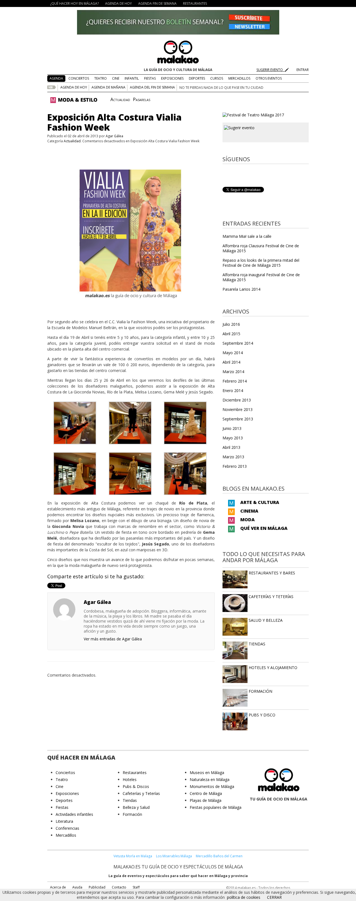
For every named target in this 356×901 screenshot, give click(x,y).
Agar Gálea (114, 136)
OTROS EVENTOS (269, 78)
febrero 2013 (234, 466)
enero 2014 (232, 390)
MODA (247, 519)
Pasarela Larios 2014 (241, 289)
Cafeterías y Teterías (141, 793)
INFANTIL (132, 78)
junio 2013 (231, 428)
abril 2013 (231, 447)
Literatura (64, 821)
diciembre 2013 (236, 400)
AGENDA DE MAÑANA (108, 87)
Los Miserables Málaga (174, 856)
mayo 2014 (232, 352)
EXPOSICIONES (172, 78)
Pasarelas (141, 99)
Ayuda (77, 887)
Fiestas (62, 807)
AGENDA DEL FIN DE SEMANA (152, 87)
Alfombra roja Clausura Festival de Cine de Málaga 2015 (260, 248)
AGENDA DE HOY (118, 3)
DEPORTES (197, 78)
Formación (132, 814)
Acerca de (58, 887)
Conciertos (65, 772)
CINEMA (249, 511)
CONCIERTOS (78, 78)
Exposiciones (67, 793)
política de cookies (243, 897)
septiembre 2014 (237, 343)
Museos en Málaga (207, 772)
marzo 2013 (233, 456)
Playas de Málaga (205, 800)
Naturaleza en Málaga (209, 779)
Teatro (62, 779)
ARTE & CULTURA (259, 502)
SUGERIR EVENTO (270, 69)
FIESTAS (150, 78)
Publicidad (97, 887)
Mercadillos (66, 835)
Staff (136, 887)
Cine (59, 786)
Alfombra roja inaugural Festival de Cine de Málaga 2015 (261, 277)
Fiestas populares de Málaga (215, 807)
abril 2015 (231, 333)
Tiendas (130, 800)
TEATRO (100, 78)
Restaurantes (135, 772)
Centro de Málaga (206, 793)
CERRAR (274, 897)
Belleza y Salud (136, 807)
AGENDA (56, 78)
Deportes (64, 800)
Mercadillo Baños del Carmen (219, 856)
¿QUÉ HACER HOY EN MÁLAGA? (74, 3)
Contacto (119, 887)
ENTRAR (302, 69)
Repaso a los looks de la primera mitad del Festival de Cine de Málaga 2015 (260, 263)
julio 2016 (231, 324)
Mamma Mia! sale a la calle (246, 236)
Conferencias (67, 828)
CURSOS (216, 78)
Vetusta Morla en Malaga (132, 856)
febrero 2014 (234, 381)
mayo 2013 (232, 437)
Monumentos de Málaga (212, 786)
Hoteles (130, 779)
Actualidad (120, 99)
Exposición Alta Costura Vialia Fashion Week (114, 122)
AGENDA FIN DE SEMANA (157, 3)
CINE (115, 78)
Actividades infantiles (74, 814)
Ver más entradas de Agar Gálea (113, 639)
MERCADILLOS (239, 78)
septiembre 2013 (237, 419)
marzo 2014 (233, 371)
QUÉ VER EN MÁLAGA (264, 528)
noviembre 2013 (237, 409)
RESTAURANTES (195, 3)
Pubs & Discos (136, 786)
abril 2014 (231, 362)
